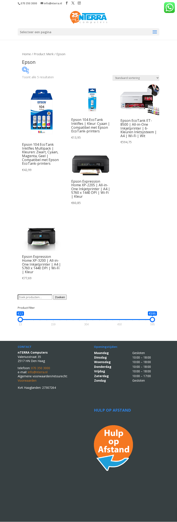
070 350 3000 (29, 3)
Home (26, 54)
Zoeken (60, 297)
